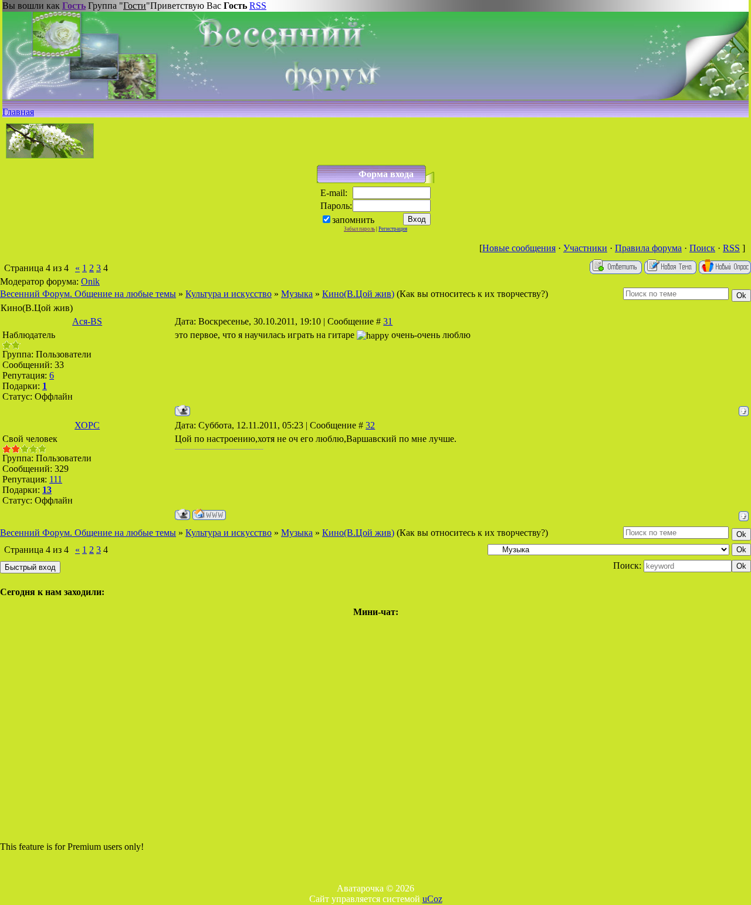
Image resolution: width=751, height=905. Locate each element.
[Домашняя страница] (209, 514)
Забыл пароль (359, 229)
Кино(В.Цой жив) (358, 294)
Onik (90, 281)
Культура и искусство (228, 294)
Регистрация (392, 229)
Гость (74, 6)
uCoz (432, 899)
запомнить (353, 220)
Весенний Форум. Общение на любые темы (88, 294)
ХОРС (87, 425)
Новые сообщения (519, 248)
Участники (585, 248)
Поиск (702, 248)
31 (388, 321)
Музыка (297, 294)
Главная (18, 112)
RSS (257, 6)
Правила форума (648, 248)
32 (370, 425)
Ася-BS (87, 321)
